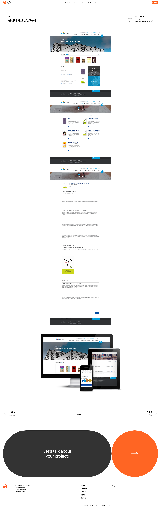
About (83, 492)
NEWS (95, 2)
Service (83, 488)
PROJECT (67, 2)
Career (83, 498)
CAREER (89, 2)
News (82, 495)
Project (83, 485)
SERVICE (75, 2)
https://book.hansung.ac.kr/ (142, 21)
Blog (113, 485)
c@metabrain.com (20, 489)
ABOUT (82, 2)
